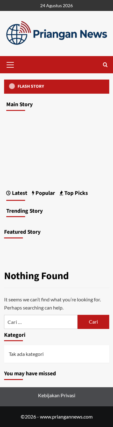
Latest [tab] (19, 193)
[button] (10, 64)
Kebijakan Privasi (56, 395)
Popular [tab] (44, 193)
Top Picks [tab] (75, 193)
